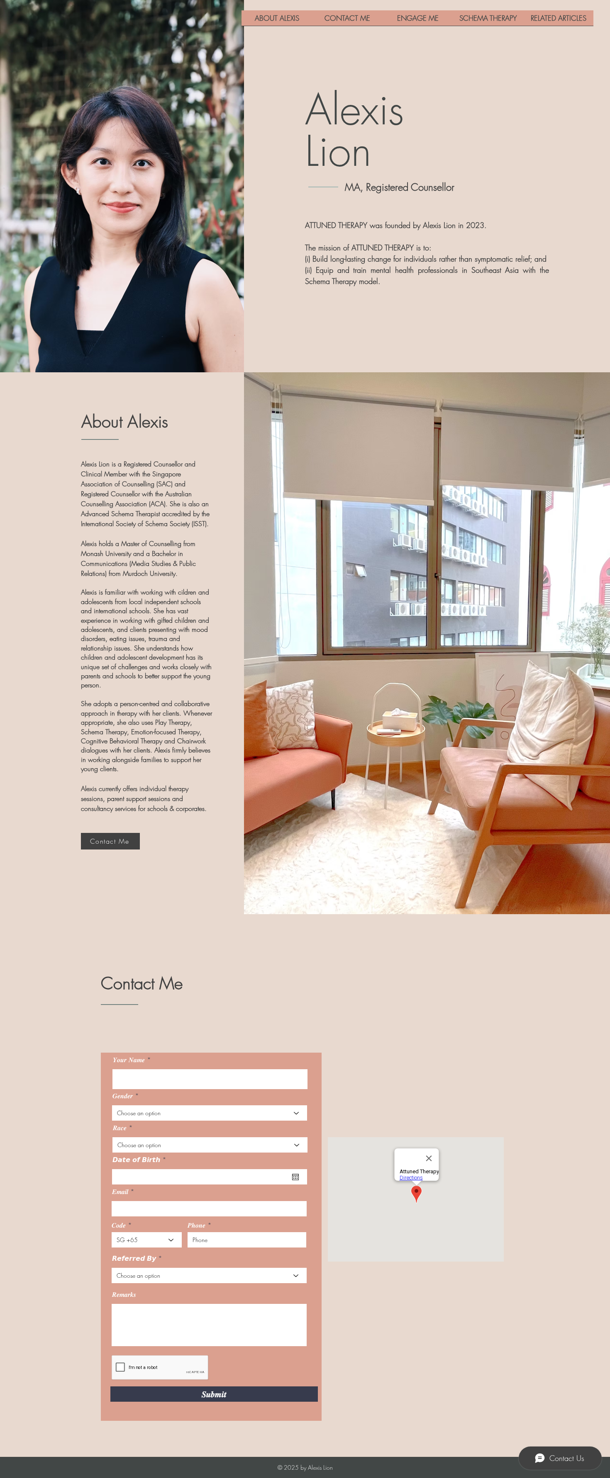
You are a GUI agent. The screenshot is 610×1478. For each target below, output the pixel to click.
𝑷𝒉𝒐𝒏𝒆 (196, 1225)
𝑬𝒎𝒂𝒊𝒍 (120, 1191)
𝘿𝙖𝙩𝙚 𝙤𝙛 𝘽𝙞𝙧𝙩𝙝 (141, 1159)
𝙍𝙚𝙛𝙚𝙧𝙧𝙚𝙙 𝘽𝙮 (134, 1258)
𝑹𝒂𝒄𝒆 (120, 1127)
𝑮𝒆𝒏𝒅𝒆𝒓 (122, 1095)
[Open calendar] (295, 1177)
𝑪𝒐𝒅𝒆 (119, 1225)
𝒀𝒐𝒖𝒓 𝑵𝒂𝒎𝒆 (129, 1059)
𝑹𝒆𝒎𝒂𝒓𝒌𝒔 (124, 1294)
